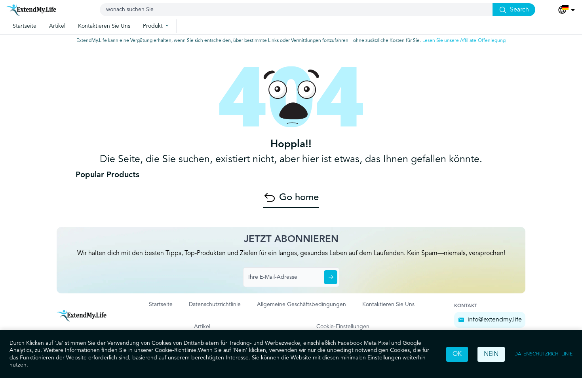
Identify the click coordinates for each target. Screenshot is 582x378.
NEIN (491, 354)
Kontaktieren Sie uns (388, 304)
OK (457, 354)
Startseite (161, 304)
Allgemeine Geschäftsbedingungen (301, 304)
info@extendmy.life (495, 320)
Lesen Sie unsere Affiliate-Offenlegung (464, 40)
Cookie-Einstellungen (342, 326)
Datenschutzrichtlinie (543, 354)
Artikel (202, 326)
